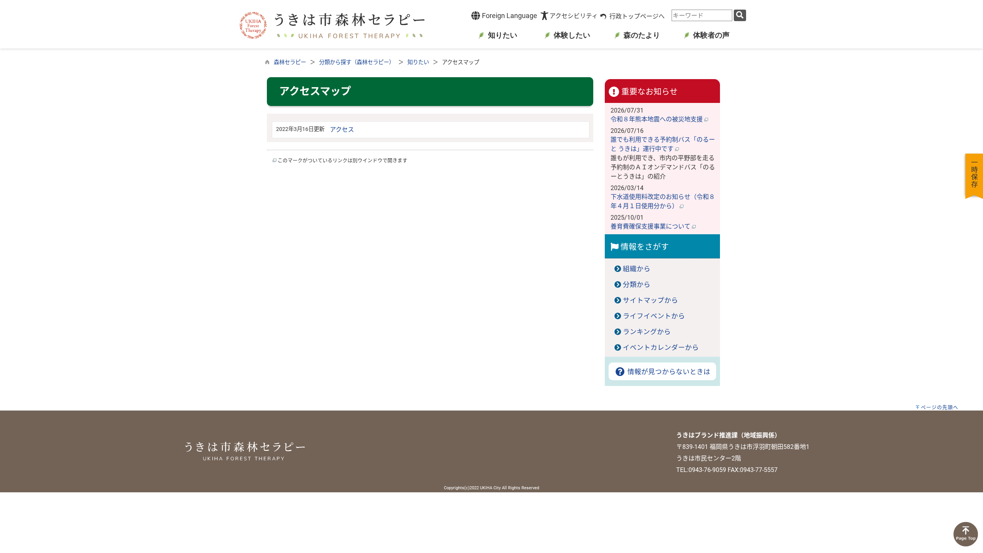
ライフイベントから (654, 316)
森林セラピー (290, 62)
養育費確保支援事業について (651, 226)
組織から (636, 269)
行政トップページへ (637, 16)
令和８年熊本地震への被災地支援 (657, 119)
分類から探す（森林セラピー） (356, 62)
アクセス (342, 129)
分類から (636, 284)
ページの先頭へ (939, 407)
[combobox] (702, 15)
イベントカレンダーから (661, 347)
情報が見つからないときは (668, 372)
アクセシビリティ (573, 16)
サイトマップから (650, 300)
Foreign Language (508, 16)
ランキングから (647, 332)
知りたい (418, 62)
